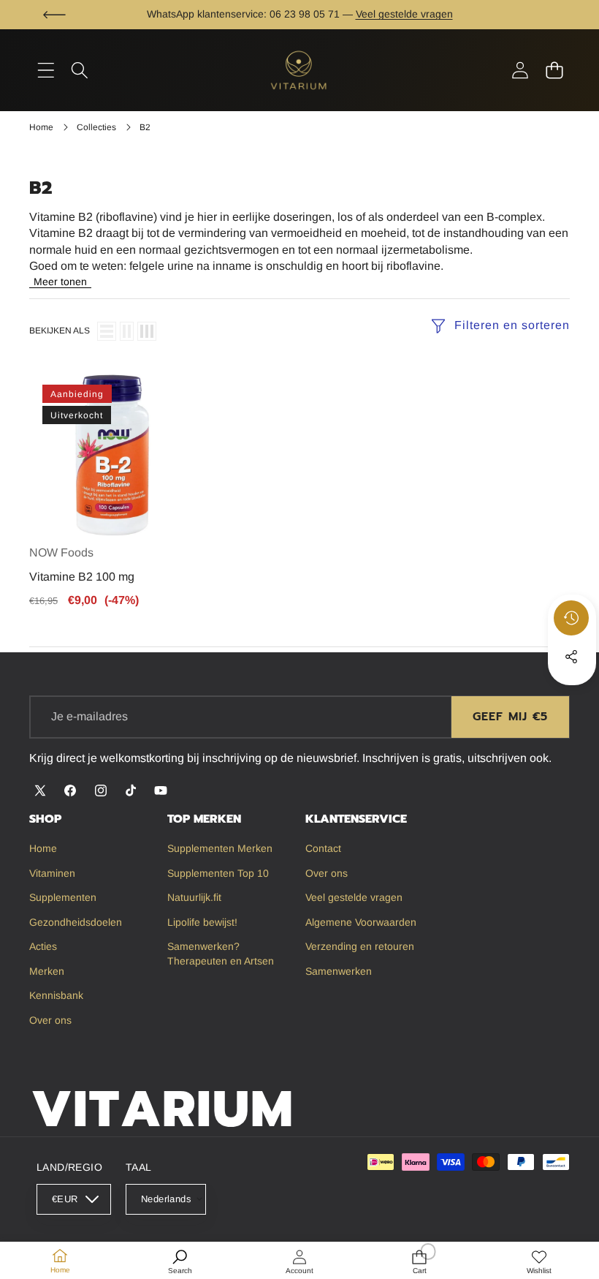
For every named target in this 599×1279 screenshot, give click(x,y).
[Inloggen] (519, 70)
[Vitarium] (299, 70)
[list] (106, 331)
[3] (146, 331)
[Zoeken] (80, 70)
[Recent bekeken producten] (571, 617)
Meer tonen (60, 281)
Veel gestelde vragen (404, 14)
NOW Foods (61, 552)
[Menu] (45, 70)
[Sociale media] (571, 656)
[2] (127, 331)
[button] (54, 14)
